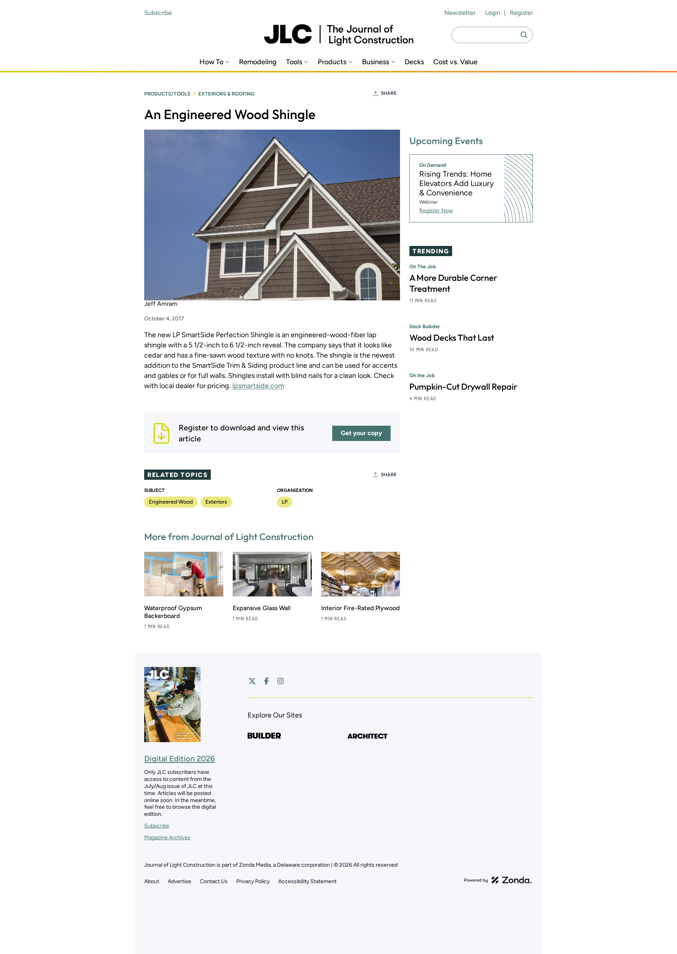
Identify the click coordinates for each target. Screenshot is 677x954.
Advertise (179, 881)
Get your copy (361, 433)
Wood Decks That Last (451, 337)
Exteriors (216, 502)
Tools (294, 62)
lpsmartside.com (258, 385)
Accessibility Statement (307, 881)
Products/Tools (167, 93)
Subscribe (158, 12)
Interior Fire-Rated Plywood (360, 608)
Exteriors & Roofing (226, 93)
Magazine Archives (167, 837)
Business (375, 62)
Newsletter (460, 12)
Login (492, 12)
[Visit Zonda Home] (498, 880)
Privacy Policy (253, 881)
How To (211, 62)
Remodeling (258, 62)
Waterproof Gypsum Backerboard (173, 612)
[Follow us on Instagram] (280, 681)
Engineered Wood (171, 502)
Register (521, 12)
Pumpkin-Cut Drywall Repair (463, 386)
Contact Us (214, 881)
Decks (414, 62)
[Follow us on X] (252, 681)
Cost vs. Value (455, 62)
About (151, 881)
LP (285, 502)
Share (388, 93)
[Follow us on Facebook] (266, 681)
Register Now (436, 210)
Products (332, 62)
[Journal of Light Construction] (338, 35)
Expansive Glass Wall (262, 608)
